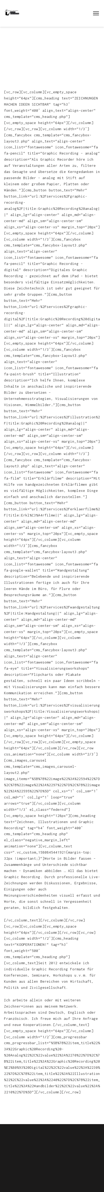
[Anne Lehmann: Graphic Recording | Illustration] (12, 12)
